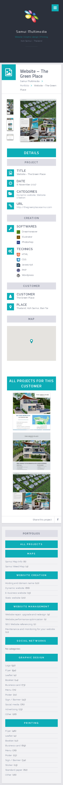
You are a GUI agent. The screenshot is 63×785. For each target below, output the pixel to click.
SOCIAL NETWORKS (31, 640)
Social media (12, 704)
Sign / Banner (13, 699)
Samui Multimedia (29, 81)
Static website (12, 597)
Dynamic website (26, 195)
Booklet (9, 680)
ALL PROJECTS (31, 544)
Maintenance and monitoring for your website (30, 629)
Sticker (9, 765)
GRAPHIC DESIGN (31, 657)
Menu (8, 690)
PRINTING (31, 723)
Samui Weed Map (14, 566)
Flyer (8, 670)
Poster (8, 694)
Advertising (11, 709)
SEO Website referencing (19, 624)
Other (8, 714)
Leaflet (9, 675)
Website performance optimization (24, 619)
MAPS (31, 553)
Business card (12, 685)
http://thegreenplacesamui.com (34, 207)
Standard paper (13, 770)
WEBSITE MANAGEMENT (31, 606)
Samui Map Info (13, 561)
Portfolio (24, 85)
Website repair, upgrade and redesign (25, 614)
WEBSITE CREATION (31, 575)
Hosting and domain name (19, 583)
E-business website (15, 593)
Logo (7, 665)
